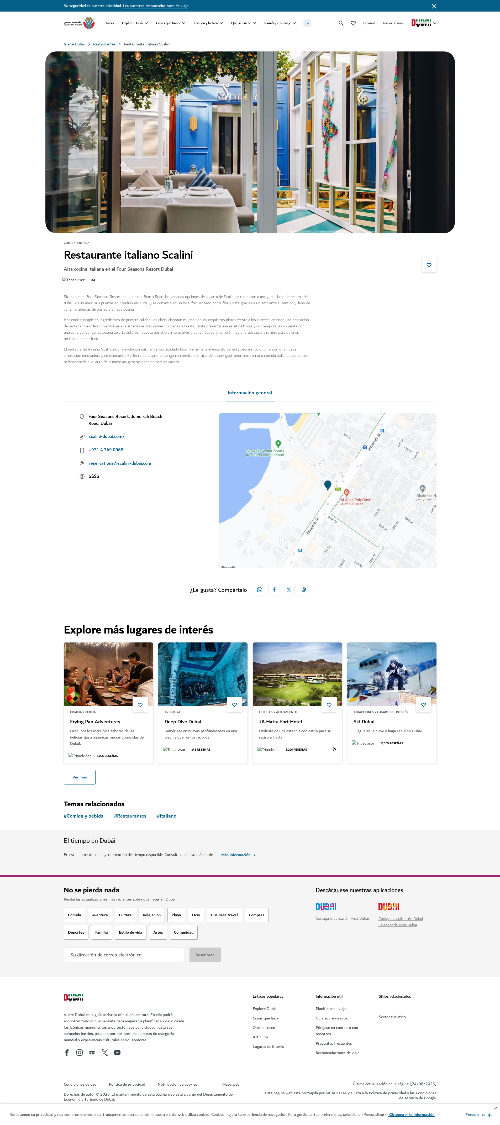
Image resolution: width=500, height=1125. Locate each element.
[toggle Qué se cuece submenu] (254, 23)
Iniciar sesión (393, 23)
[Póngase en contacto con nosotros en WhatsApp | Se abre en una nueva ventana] (259, 589)
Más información (235, 854)
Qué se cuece (241, 23)
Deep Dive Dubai (183, 722)
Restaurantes (104, 44)
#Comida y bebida (84, 816)
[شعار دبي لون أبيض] (74, 998)
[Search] (341, 23)
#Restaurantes (130, 816)
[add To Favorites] (429, 264)
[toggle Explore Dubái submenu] (146, 23)
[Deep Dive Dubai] (203, 674)
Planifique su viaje (277, 23)
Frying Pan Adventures (95, 722)
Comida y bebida (206, 23)
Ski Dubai (364, 722)
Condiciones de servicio (417, 1095)
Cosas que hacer (168, 23)
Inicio (110, 23)
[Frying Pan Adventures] (108, 674)
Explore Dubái (132, 23)
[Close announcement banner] (434, 6)
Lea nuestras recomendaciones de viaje (155, 5)
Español (369, 23)
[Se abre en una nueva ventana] (274, 589)
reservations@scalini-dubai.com (120, 463)
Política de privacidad (387, 1093)
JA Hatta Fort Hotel (280, 722)
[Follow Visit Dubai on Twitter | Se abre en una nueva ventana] (105, 1052)
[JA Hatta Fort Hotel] (297, 674)
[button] (478, 1114)
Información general (250, 393)
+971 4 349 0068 (106, 450)
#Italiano (166, 816)
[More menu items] (307, 23)
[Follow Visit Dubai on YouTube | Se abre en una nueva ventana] (117, 1052)
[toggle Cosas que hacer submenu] (183, 23)
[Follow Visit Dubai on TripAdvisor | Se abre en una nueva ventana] (92, 1052)
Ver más (79, 777)
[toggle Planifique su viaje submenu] (294, 23)
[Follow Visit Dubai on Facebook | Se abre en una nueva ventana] (67, 1052)
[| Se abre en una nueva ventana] (79, 1052)
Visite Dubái (74, 44)
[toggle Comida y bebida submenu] (221, 23)
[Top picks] (353, 23)
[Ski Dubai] (391, 674)
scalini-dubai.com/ (107, 436)
